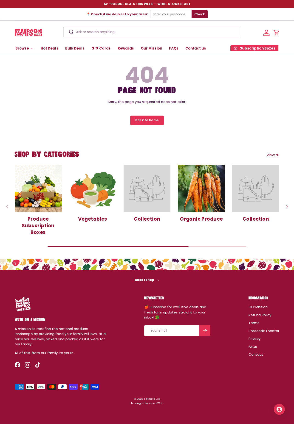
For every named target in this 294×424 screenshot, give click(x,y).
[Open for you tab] (279, 409)
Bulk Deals (75, 48)
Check (199, 14)
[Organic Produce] (201, 188)
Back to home (147, 120)
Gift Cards (101, 48)
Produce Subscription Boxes (38, 226)
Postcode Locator (264, 330)
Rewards (126, 48)
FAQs (173, 48)
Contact (256, 354)
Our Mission (151, 48)
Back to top (145, 280)
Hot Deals (49, 48)
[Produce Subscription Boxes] (38, 188)
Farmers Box (152, 399)
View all (273, 154)
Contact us (195, 48)
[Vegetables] (92, 188)
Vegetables (92, 219)
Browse (22, 48)
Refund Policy (260, 315)
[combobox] (152, 31)
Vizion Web (156, 403)
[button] (276, 33)
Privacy (254, 338)
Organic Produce (201, 219)
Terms (254, 322)
